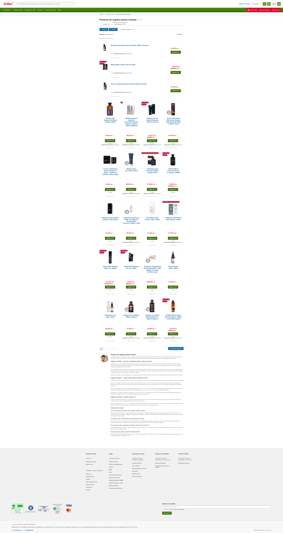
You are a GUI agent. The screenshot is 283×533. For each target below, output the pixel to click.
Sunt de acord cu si (174, 509)
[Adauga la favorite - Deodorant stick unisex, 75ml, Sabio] (161, 202)
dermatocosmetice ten (146, 390)
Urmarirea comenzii (50, 10)
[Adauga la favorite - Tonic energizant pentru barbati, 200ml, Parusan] (181, 81)
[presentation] (105, 47)
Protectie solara (18, 10)
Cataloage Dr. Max (30, 10)
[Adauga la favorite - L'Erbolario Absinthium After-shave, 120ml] (181, 202)
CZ (265, 530)
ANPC (110, 469)
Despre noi (88, 474)
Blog (59, 10)
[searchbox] (45, 4)
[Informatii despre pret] (179, 48)
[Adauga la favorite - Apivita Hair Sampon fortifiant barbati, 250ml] (119, 102)
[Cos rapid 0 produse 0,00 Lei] (279, 4)
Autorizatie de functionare (115, 475)
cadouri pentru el (125, 403)
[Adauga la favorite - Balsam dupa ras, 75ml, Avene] (140, 153)
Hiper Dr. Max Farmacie (91, 481)
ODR (110, 472)
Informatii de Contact (91, 461)
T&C (171, 509)
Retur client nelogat (137, 476)
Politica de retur (136, 473)
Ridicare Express (128, 53)
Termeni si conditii (113, 461)
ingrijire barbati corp (140, 392)
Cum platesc (135, 471)
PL (269, 530)
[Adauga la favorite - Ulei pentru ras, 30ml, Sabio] (119, 299)
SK (267, 530)
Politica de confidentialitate (115, 464)
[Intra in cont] (268, 4)
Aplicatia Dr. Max (90, 476)
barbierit (162, 384)
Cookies (111, 467)
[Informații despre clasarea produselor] (113, 34)
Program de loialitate (160, 463)
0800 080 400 (29, 530)
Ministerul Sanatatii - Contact (116, 483)
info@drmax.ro (17, 530)
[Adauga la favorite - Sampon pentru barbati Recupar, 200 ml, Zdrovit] (161, 102)
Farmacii (40, 10)
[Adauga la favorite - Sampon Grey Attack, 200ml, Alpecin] (140, 299)
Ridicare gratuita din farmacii (139, 468)
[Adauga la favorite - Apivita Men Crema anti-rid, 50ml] (181, 61)
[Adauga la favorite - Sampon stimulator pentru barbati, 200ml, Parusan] (181, 42)
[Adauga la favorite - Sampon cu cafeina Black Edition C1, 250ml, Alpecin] (161, 299)
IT (270, 530)
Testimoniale (89, 487)
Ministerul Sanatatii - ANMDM (116, 480)
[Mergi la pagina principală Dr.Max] (8, 4)
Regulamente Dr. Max (114, 477)
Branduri (88, 489)
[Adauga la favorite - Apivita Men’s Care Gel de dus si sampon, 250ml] (181, 153)
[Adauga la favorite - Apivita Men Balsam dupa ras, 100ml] (119, 250)
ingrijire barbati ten (143, 388)
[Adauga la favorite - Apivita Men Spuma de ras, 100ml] (140, 250)
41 (112, 348)
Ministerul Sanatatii (113, 485)
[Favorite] (264, 4)
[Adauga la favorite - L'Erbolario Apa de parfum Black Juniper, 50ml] (161, 153)
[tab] (106, 24)
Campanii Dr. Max (90, 484)
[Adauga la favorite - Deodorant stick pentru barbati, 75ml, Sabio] (119, 202)
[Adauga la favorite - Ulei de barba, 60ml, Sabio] (181, 250)
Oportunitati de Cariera (183, 463)
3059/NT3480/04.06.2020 (131, 527)
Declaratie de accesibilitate (115, 488)
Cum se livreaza (136, 465)
